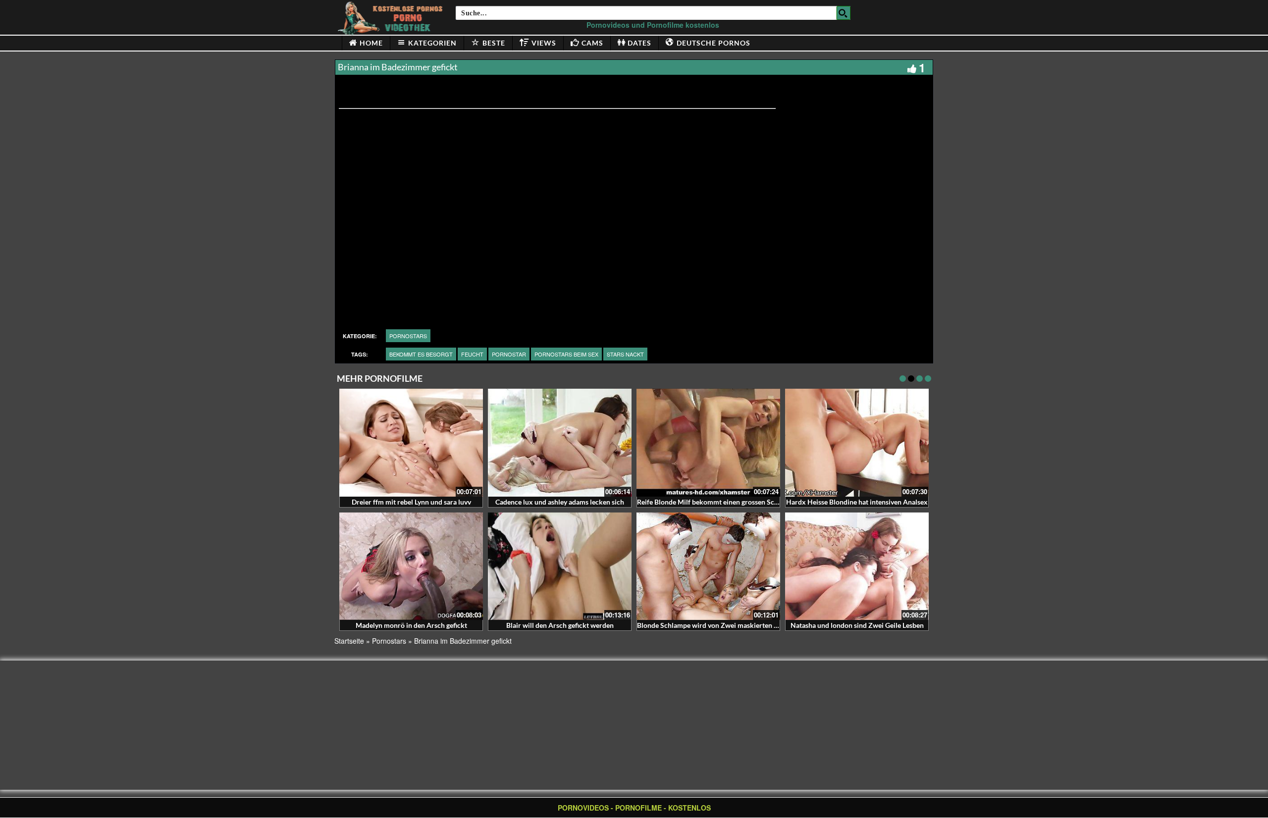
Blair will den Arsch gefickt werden (560, 625)
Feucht (472, 354)
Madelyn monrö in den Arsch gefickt (411, 625)
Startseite (349, 641)
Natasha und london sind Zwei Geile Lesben (857, 625)
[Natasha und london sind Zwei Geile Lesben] (857, 566)
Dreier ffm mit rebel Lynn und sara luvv (411, 502)
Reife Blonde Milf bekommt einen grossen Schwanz (715, 502)
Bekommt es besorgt (421, 354)
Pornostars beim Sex (566, 354)
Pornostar (509, 354)
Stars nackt (625, 354)
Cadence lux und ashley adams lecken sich (559, 502)
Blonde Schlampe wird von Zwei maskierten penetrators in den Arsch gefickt (754, 625)
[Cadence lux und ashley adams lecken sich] (560, 443)
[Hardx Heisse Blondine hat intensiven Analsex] (857, 443)
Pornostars (408, 336)
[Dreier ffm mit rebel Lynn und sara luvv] (411, 443)
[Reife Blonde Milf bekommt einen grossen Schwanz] (708, 443)
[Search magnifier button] (843, 13)
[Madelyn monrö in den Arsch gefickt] (411, 566)
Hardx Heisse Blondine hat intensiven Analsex (857, 502)
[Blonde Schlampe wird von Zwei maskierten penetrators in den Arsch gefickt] (708, 566)
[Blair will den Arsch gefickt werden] (560, 566)
